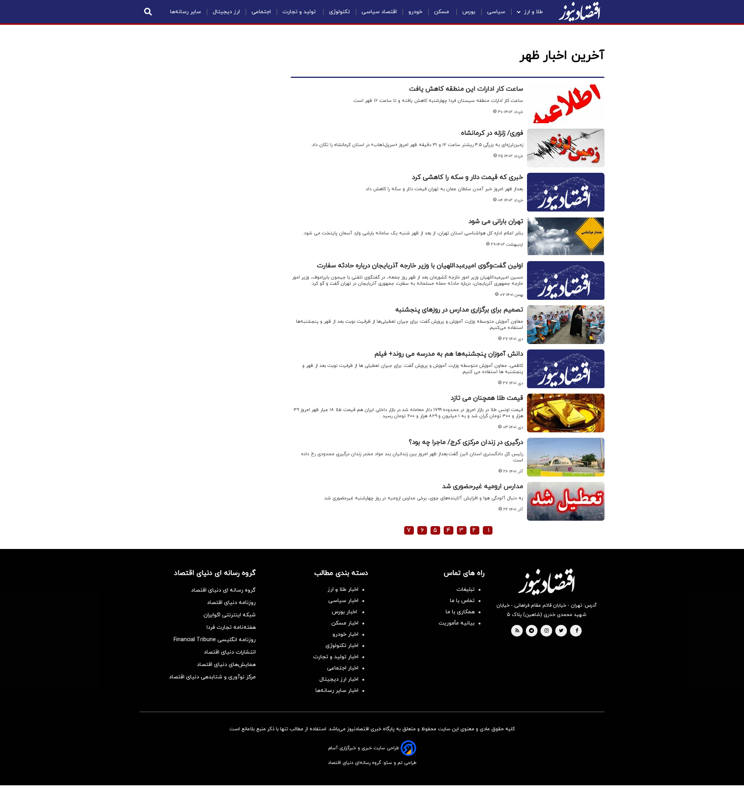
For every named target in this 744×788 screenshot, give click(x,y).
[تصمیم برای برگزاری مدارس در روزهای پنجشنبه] (565, 324)
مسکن (442, 11)
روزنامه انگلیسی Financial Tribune (215, 639)
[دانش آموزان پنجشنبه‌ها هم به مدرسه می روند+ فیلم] (565, 378)
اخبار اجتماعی (342, 668)
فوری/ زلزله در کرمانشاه (492, 133)
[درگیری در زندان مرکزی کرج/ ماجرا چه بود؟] (565, 457)
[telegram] (531, 631)
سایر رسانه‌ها (185, 11)
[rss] (517, 631)
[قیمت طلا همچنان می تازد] (565, 413)
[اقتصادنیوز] (546, 581)
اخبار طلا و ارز (342, 589)
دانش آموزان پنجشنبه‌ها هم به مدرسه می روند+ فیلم (448, 354)
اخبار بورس (345, 612)
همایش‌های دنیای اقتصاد (226, 664)
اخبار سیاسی (343, 600)
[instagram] (546, 631)
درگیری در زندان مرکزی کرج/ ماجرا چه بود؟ (466, 442)
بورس (468, 11)
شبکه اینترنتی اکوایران (229, 615)
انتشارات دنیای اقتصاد (230, 652)
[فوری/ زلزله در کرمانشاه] (565, 148)
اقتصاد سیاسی (379, 11)
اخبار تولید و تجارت (335, 657)
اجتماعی (261, 11)
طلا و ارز (533, 11)
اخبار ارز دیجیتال (338, 679)
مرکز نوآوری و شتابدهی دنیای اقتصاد (212, 677)
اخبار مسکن (344, 623)
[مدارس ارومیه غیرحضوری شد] (565, 501)
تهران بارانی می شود (495, 221)
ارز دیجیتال (226, 11)
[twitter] (561, 631)
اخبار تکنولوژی (342, 645)
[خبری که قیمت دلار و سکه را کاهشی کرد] (565, 201)
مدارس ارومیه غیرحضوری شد (482, 486)
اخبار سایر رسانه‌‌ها (336, 690)
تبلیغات (465, 589)
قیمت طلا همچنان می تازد (487, 398)
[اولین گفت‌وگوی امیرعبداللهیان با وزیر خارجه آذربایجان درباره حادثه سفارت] (565, 289)
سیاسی (496, 11)
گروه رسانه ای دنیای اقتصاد (223, 590)
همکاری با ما (460, 612)
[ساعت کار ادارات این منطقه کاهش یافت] (565, 103)
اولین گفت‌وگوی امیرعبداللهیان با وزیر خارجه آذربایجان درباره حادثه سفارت (420, 265)
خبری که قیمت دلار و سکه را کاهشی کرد (467, 177)
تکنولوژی (339, 11)
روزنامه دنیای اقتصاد (231, 602)
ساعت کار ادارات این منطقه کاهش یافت (466, 89)
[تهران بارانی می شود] (565, 236)
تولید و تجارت (299, 11)
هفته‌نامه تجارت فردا (231, 627)
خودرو (415, 11)
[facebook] (576, 631)
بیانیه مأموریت (457, 623)
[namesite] (579, 12)
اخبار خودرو (345, 634)
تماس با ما (462, 600)
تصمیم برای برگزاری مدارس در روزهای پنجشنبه (459, 310)
